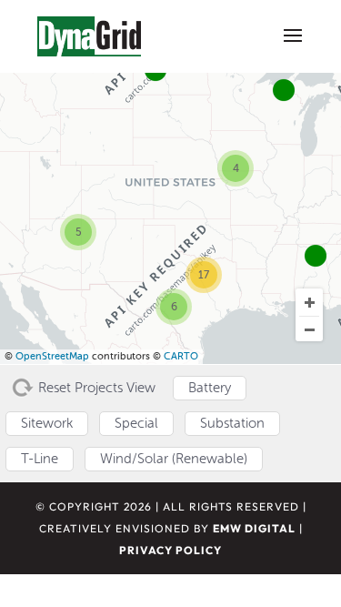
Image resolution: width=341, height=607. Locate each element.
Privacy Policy (170, 550)
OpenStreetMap (52, 356)
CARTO (181, 356)
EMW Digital (254, 528)
